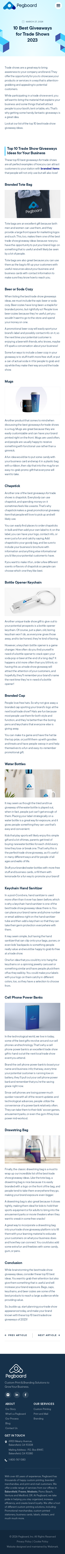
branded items (50, 168)
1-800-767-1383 (17, 1460)
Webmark (53, 1547)
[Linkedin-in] (17, 1395)
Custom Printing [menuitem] (42, 1409)
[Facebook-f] (25, 1395)
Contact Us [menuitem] (11, 1428)
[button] (58, 5)
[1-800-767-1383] (6, 1460)
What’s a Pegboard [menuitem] (15, 1414)
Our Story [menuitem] (10, 1409)
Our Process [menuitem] (12, 1419)
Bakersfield (11, 1492)
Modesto (32, 1492)
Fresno (22, 1492)
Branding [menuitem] (38, 1419)
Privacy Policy (24, 1541)
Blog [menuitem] (7, 1423)
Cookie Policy (41, 1541)
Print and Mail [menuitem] (41, 1414)
